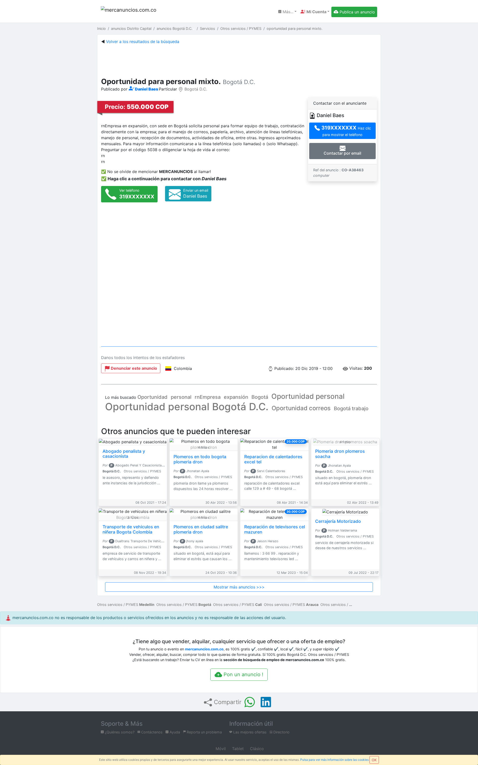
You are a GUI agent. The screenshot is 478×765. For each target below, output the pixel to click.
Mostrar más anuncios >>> (239, 587)
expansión (236, 397)
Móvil (220, 748)
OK (374, 760)
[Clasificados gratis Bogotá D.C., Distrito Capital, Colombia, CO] (129, 12)
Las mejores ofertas (249, 732)
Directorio (281, 732)
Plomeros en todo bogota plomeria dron (200, 459)
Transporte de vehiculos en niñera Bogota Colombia (131, 529)
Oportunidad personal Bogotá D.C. (186, 407)
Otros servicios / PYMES (125, 604)
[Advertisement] (239, 59)
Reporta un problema (204, 732)
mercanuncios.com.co (204, 649)
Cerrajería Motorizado (338, 521)
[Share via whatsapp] (249, 702)
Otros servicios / (334, 604)
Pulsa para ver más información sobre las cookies (334, 760)
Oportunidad (152, 397)
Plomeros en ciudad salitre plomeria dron (201, 529)
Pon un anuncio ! (242, 674)
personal (181, 397)
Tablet (237, 748)
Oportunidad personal (308, 396)
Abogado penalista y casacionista (124, 454)
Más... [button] (287, 11)
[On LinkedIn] (266, 702)
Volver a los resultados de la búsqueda (142, 41)
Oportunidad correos (301, 408)
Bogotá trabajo (351, 408)
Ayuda (174, 732)
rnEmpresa (208, 397)
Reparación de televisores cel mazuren (274, 529)
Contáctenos (151, 732)
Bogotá (259, 397)
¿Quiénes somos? (119, 732)
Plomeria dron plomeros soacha (340, 454)
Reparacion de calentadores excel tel (273, 459)
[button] (315, 12)
